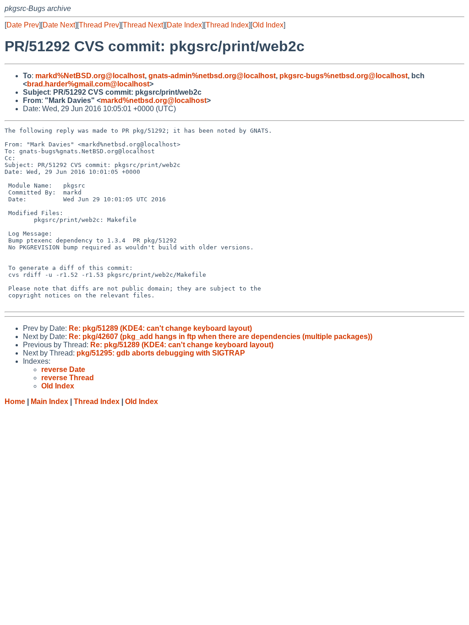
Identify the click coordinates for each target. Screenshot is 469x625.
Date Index (184, 25)
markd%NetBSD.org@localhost (90, 76)
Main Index (49, 401)
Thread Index (227, 25)
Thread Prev (99, 25)
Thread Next (143, 25)
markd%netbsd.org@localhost (154, 100)
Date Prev (22, 25)
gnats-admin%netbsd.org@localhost (212, 76)
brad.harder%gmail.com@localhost (88, 84)
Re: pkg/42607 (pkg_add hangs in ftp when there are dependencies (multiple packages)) (220, 336)
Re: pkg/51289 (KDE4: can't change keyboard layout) (160, 328)
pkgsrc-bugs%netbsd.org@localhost (343, 76)
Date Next (59, 25)
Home (15, 401)
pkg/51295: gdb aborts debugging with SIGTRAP (160, 353)
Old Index (268, 25)
